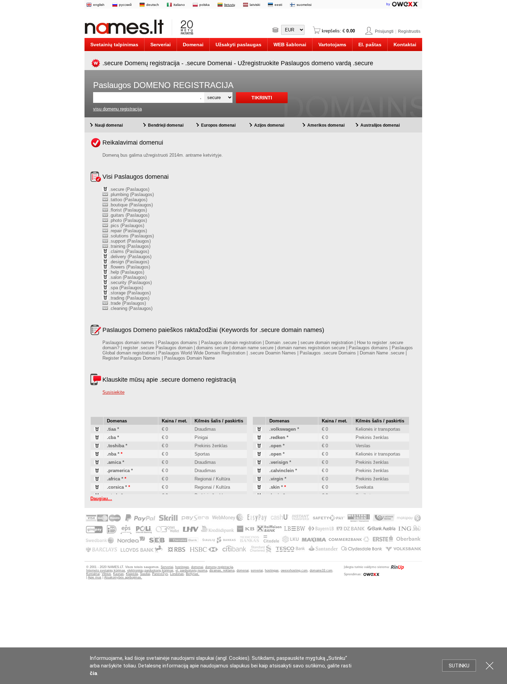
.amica (114, 462)
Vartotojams (332, 44)
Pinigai (201, 437)
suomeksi (304, 5)
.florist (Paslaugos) (127, 210)
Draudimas (205, 429)
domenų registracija (219, 567)
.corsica (115, 487)
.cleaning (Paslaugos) (130, 308)
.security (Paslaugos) (130, 282)
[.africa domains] (97, 479)
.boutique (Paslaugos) (130, 204)
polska (204, 5)
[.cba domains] (97, 437)
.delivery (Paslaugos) (129, 256)
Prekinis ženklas (211, 445)
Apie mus (94, 577)
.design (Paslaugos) (128, 261)
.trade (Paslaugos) (127, 303)
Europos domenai (218, 125)
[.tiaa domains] (97, 429)
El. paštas (369, 44)
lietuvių (229, 5)
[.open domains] (259, 446)
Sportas (202, 454)
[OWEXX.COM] (371, 574)
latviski (255, 5)
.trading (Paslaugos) (128, 298)
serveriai (257, 570)
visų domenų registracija (117, 108)
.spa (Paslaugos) (125, 287)
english (99, 5)
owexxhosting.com (294, 570)
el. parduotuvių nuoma (191, 570)
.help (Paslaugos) (126, 272)
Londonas (177, 574)
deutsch (152, 5)
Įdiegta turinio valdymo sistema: (367, 567)
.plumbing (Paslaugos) (131, 194)
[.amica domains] (97, 462)
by (388, 4)
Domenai (193, 44)
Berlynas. (192, 574)
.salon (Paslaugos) (127, 277)
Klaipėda (132, 574)
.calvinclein (281, 470)
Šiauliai (145, 574)
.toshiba (115, 445)
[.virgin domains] (259, 479)
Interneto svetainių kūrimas (105, 570)
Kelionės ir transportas (378, 429)
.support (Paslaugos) (129, 241)
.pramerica (118, 470)
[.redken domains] (259, 437)
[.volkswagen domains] (259, 429)
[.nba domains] (97, 454)
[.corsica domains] (97, 487)
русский (125, 5)
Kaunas (118, 574)
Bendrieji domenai (165, 125)
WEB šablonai (290, 44)
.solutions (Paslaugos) (131, 235)
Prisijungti (384, 31)
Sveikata (364, 487)
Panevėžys (160, 574)
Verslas (363, 445)
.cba (111, 437)
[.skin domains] (259, 487)
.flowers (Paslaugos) (129, 267)
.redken (277, 437)
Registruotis (409, 31)
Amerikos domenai (326, 125)
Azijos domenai (269, 125)
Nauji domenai (109, 125)
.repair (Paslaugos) (127, 230)
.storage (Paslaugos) (129, 292)
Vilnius (106, 574)
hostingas (182, 567)
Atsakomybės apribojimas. (123, 577)
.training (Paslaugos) (129, 246)
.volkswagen (282, 429)
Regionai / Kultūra (212, 478)
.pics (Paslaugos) (126, 225)
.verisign (278, 462)
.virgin (276, 478)
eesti (278, 5)
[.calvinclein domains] (259, 470)
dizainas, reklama (222, 570)
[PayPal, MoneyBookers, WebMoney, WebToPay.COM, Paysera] (252, 552)
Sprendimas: (353, 574)
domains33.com (321, 570)
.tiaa (111, 429)
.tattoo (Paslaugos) (127, 199)
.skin (274, 487)
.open (275, 445)
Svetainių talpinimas (114, 44)
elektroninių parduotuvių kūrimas (150, 570)
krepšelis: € (337, 30)
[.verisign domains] (259, 462)
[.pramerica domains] (97, 470)
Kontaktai (405, 44)
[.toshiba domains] (97, 446)
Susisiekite (113, 392)
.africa (113, 478)
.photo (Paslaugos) (127, 220)
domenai (197, 567)
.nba (111, 454)
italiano (179, 5)
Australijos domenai (380, 125)
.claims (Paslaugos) (128, 251)
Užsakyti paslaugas (238, 44)
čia (93, 673)
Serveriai (160, 44)
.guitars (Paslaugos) (128, 215)
